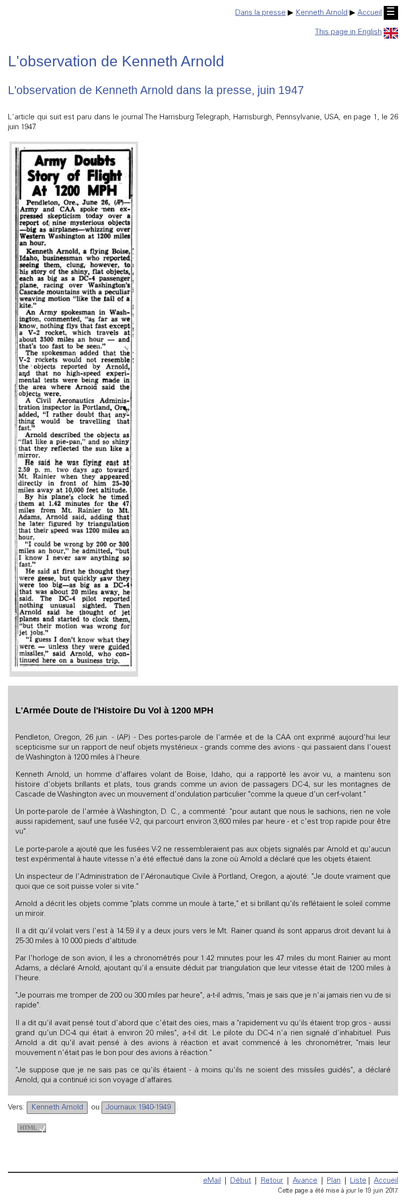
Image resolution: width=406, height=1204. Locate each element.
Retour (271, 1181)
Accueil (369, 13)
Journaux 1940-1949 (138, 1107)
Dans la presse (260, 13)
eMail (212, 1181)
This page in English (348, 32)
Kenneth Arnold (322, 13)
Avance (305, 1181)
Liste (358, 1181)
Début (240, 1181)
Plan (334, 1181)
